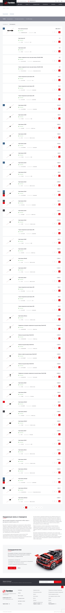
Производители (51, 603)
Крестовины (35, 596)
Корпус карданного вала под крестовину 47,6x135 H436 (30, 67)
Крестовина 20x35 (22, 440)
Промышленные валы (37, 592)
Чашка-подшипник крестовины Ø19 (26, 287)
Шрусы (34, 594)
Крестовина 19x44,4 (22, 315)
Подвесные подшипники (38, 602)
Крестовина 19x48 (22, 382)
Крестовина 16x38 (22, 239)
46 (36, 507)
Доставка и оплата (21, 601)
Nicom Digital (60, 611)
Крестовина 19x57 (22, 430)
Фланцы (34, 600)
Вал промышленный (23, 28)
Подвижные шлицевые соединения (55, 590)
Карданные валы (36, 590)
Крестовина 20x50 (22, 459)
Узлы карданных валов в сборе (54, 596)
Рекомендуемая (13, 24)
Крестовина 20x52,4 (22, 469)
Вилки (34, 598)
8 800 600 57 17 (33, 1)
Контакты (60, 4)
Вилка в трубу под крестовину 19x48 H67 (27, 354)
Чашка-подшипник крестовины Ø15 (26, 76)
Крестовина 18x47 (22, 268)
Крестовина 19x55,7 (22, 402)
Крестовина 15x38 (22, 105)
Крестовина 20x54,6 (22, 488)
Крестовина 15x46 (22, 191)
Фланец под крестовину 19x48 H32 (26, 335)
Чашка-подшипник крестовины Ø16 (26, 229)
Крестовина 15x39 (22, 143)
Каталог (20, 4)
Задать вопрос (6, 603)
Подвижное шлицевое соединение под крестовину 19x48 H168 (32, 373)
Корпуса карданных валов (53, 594)
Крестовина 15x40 (22, 162)
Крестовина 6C (21, 38)
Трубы (49, 598)
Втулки (49, 600)
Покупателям (45, 4)
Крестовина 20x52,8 (22, 478)
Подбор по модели (37, 603)
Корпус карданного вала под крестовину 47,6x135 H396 (30, 57)
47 (38, 507)
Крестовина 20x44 (22, 449)
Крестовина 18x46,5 (22, 258)
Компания (53, 4)
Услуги (27, 4)
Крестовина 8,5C (22, 47)
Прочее (49, 602)
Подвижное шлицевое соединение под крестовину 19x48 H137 (32, 325)
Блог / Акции (20, 595)
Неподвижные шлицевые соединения (55, 592)
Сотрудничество (36, 4)
